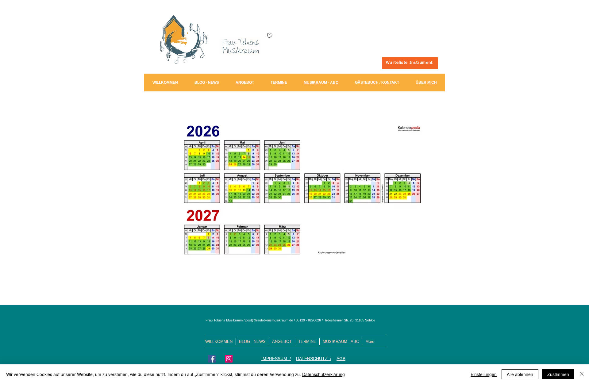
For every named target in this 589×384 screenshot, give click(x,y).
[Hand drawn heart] (269, 35)
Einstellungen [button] (484, 374)
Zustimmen (558, 374)
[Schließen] (581, 374)
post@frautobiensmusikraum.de (269, 320)
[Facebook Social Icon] (212, 359)
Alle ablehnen (520, 374)
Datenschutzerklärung (323, 374)
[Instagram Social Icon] (229, 359)
